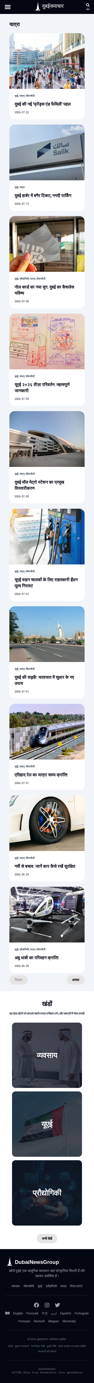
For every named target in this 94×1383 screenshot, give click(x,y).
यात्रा (63, 1286)
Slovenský (69, 1321)
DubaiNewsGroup (37, 1262)
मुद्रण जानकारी (22, 1346)
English (18, 1313)
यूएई (40, 1286)
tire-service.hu (48, 1372)
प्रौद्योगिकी (51, 1286)
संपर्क (10, 1346)
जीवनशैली (28, 1286)
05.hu (26, 1372)
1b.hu (61, 1372)
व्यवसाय (15, 1286)
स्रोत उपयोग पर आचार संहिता (72, 1346)
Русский (32, 1313)
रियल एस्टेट (76, 1286)
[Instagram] (47, 1305)
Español (65, 1313)
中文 (45, 1313)
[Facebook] (36, 1305)
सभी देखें (47, 1238)
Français (24, 1321)
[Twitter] (57, 1305)
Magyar (53, 1321)
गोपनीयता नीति (38, 1346)
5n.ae (35, 1372)
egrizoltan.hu (74, 1372)
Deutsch (39, 1321)
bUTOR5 (17, 1372)
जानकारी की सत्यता (47, 1351)
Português (82, 1313)
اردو (54, 1313)
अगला (75, 980)
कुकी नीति (51, 1346)
